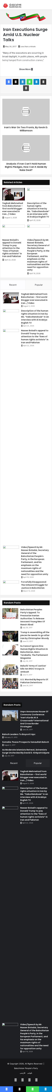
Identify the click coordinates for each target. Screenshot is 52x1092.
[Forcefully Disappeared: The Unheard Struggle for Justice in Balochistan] (11, 585)
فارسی (22, 1073)
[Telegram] (36, 82)
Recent (12, 284)
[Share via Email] (43, 82)
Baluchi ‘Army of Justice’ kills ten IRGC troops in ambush (33, 668)
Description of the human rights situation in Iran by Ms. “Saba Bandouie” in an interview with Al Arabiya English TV (38, 210)
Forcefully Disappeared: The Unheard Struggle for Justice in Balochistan (34, 584)
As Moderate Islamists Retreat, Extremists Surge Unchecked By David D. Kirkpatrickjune (25, 751)
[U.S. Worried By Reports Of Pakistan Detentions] (10, 683)
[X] (15, 82)
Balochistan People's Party (26, 1068)
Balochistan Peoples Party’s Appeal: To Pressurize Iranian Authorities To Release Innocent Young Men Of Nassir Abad (32, 617)
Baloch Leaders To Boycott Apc (18, 734)
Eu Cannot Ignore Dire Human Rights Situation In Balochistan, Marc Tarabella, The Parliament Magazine (34, 652)
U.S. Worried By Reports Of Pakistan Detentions (34, 681)
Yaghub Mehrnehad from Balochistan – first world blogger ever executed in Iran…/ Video (12, 208)
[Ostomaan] (12, 5)
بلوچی (29, 1073)
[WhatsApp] (29, 82)
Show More (25, 69)
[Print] (26, 88)
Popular (39, 284)
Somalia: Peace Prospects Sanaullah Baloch (25, 742)
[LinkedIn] (22, 82)
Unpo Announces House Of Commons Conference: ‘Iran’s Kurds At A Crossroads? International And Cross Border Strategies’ (34, 719)
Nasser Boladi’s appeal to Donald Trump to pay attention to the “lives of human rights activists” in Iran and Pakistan (12, 248)
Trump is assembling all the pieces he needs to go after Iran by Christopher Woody (35, 635)
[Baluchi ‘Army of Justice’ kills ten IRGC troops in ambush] (10, 669)
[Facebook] (9, 82)
